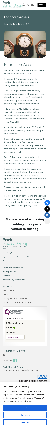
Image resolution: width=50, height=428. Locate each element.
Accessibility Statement (14, 279)
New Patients (9, 290)
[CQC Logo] (14, 314)
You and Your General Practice (17, 302)
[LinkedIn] (47, 215)
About (6, 249)
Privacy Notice (9, 271)
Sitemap (6, 275)
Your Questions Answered (15, 298)
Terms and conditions (13, 267)
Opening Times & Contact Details (18, 257)
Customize (25, 415)
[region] (25, 405)
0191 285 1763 (15, 351)
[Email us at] (32, 4)
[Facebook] (47, 203)
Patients (7, 286)
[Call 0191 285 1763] (28, 4)
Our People (8, 253)
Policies (6, 261)
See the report (13, 337)
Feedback (7, 294)
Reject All (25, 422)
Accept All (25, 408)
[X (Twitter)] (47, 209)
